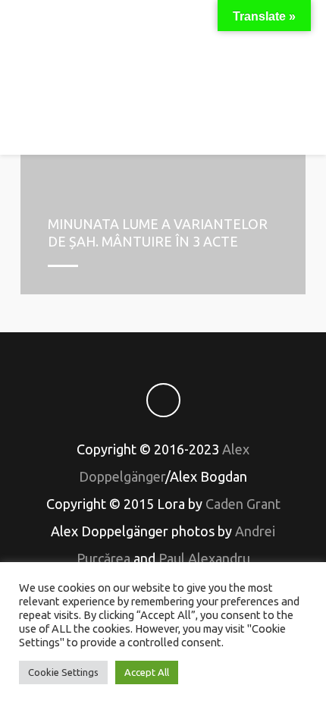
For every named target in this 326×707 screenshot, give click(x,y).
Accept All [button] (146, 672)
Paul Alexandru (204, 558)
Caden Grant (243, 503)
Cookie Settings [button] (63, 672)
